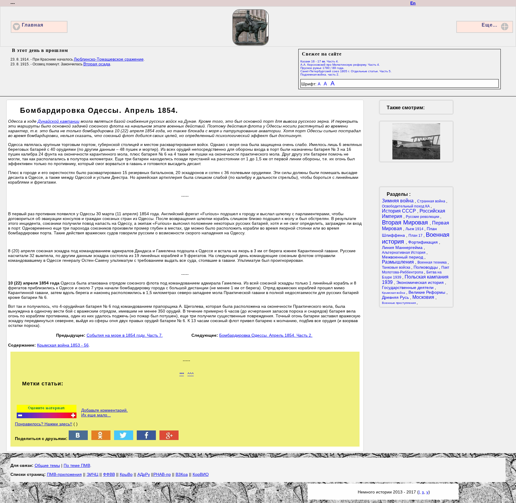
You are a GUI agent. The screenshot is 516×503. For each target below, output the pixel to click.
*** (181, 374)
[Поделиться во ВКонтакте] (78, 438)
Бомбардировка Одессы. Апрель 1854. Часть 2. (265, 335)
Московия (423, 297)
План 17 (415, 235)
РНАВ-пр (162, 474)
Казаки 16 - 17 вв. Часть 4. (319, 61)
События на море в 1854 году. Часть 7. (125, 335)
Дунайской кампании (58, 121)
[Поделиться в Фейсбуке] (146, 438)
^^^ (191, 374)
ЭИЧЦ (92, 474)
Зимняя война (398, 200)
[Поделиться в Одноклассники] (100, 438)
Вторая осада (96, 63)
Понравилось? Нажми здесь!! (43, 424)
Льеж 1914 (415, 229)
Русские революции (423, 217)
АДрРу (143, 474)
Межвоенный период (403, 257)
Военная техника (432, 262)
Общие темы (47, 465)
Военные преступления (399, 302)
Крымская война (394, 292)
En (413, 3)
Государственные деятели (408, 287)
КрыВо (126, 474)
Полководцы (426, 267)
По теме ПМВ (77, 465)
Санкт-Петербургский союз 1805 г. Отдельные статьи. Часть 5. (345, 71)
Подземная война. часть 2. (319, 74)
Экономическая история (420, 282)
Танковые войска (396, 267)
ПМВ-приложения (64, 474)
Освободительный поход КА (406, 206)
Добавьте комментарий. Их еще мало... (104, 412)
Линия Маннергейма (403, 247)
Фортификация (423, 242)
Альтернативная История (404, 252)
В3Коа (182, 474)
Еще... (489, 24)
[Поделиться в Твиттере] (123, 438)
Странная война (431, 201)
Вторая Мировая (406, 222)
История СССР (399, 210)
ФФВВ (109, 474)
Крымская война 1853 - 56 (63, 345)
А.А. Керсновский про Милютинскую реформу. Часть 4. (340, 64)
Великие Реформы (427, 292)
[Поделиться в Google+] (169, 438)
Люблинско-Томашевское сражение (109, 59)
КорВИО (201, 474)
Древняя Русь (396, 297)
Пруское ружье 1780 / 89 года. (322, 68)
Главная (32, 24)
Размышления (398, 261)
